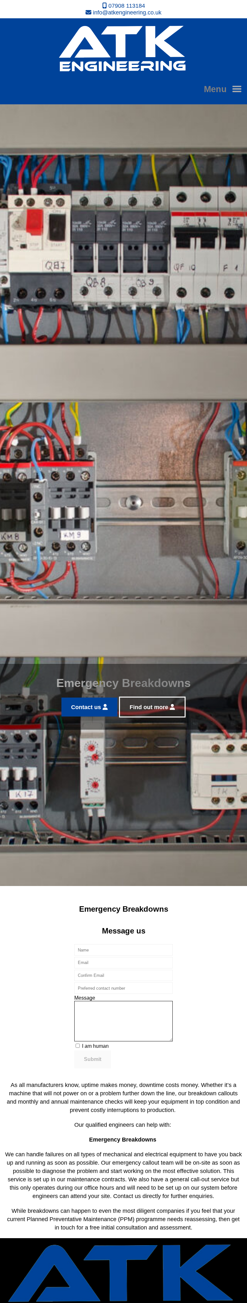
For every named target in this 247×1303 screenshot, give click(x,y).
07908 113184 (126, 6)
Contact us (87, 707)
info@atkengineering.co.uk (126, 12)
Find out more (150, 707)
